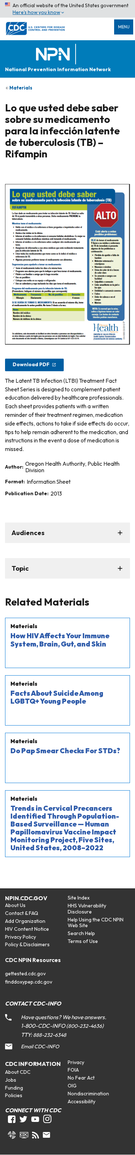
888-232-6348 (49, 1035)
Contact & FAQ (21, 913)
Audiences (28, 533)
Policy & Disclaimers (27, 944)
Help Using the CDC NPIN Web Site (95, 922)
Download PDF (31, 364)
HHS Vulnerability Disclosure (87, 908)
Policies (13, 1095)
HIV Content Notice (27, 929)
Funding (14, 1088)
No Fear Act (81, 1078)
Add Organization (25, 921)
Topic (20, 568)
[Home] (54, 54)
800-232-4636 (85, 1026)
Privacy (76, 1062)
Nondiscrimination (88, 1093)
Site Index (79, 897)
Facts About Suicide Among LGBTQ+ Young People (56, 697)
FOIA (73, 1070)
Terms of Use (83, 941)
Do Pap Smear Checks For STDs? (65, 750)
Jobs (10, 1080)
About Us (15, 905)
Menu (124, 26)
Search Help (81, 933)
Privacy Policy (20, 937)
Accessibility (81, 1101)
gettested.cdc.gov (25, 973)
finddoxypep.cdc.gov (28, 982)
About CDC (18, 1072)
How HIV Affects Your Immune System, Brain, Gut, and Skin (59, 639)
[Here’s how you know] (67, 9)
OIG (72, 1085)
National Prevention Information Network (58, 69)
